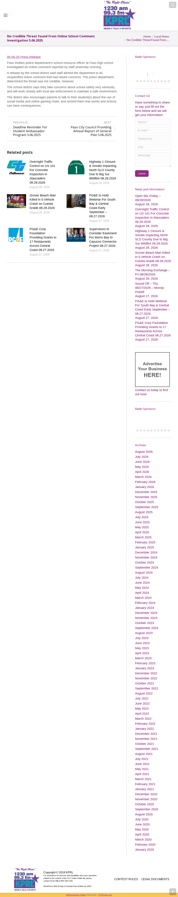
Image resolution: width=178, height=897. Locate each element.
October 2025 (144, 502)
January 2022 (144, 729)
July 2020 (141, 819)
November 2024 (146, 557)
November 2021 (146, 739)
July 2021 (141, 759)
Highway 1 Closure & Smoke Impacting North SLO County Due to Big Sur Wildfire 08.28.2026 (102, 170)
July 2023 (141, 638)
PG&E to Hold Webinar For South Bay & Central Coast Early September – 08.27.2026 (102, 206)
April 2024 (142, 593)
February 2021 (145, 784)
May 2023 (142, 648)
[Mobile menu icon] (172, 5)
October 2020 (144, 804)
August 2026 (144, 452)
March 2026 (143, 477)
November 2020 (146, 799)
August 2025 (144, 512)
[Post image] (16, 167)
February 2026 (145, 482)
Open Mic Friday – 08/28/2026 (148, 198)
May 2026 (142, 467)
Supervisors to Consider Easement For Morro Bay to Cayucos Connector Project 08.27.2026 (103, 237)
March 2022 (143, 719)
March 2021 (143, 779)
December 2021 (146, 734)
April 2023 (142, 653)
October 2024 (144, 562)
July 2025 (141, 517)
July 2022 (141, 698)
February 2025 (145, 542)
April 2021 (142, 774)
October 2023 (144, 623)
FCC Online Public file (76, 878)
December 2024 (146, 552)
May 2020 (142, 829)
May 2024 (142, 588)
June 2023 (142, 643)
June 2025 (142, 522)
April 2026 (142, 472)
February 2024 (145, 603)
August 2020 (144, 814)
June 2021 (142, 764)
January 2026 (144, 487)
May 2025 (142, 527)
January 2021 (144, 789)
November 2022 (146, 678)
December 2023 (146, 613)
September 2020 (146, 809)
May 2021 (142, 769)
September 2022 (146, 688)
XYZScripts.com (105, 895)
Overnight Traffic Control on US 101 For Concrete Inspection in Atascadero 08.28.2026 (42, 172)
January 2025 (144, 547)
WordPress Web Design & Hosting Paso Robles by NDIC (67, 886)
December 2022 (146, 673)
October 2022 (144, 683)
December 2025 (146, 492)
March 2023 (143, 658)
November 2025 (146, 497)
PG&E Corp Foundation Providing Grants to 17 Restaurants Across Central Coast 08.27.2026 (43, 239)
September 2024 (146, 567)
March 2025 (143, 537)
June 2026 (142, 462)
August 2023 (144, 633)
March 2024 (143, 598)
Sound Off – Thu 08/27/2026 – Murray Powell (149, 288)
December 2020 (146, 794)
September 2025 (146, 507)
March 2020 (143, 839)
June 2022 (142, 703)
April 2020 (142, 834)
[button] (137, 81)
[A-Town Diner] (153, 74)
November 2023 (146, 618)
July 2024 (141, 578)
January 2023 (144, 668)
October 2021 (144, 744)
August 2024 (144, 572)
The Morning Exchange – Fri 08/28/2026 (152, 272)
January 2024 (144, 608)
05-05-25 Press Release (24, 57)
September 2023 (146, 628)
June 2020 (142, 824)
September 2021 (146, 749)
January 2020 (144, 849)
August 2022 (144, 693)
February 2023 (145, 663)
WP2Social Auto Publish (76, 895)
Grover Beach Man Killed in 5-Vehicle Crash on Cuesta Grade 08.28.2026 (43, 202)
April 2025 (142, 532)
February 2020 (145, 844)
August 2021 (144, 754)
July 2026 (141, 457)
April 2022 (142, 714)
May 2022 (142, 708)
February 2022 (145, 724)
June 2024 (142, 583)
